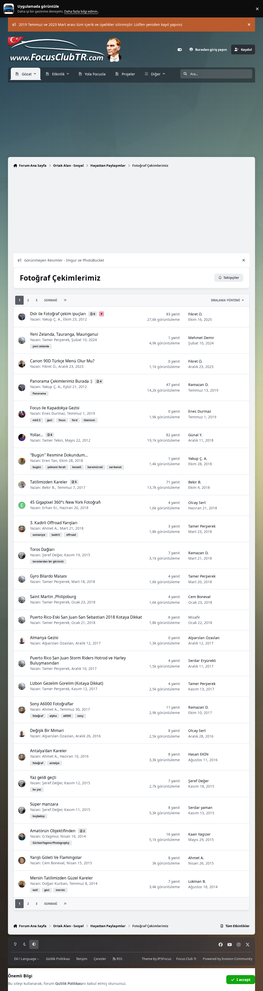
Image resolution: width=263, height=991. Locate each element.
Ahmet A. (50, 528)
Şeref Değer (52, 554)
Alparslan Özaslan (57, 643)
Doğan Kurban (54, 883)
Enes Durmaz (53, 413)
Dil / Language (25, 959)
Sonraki (50, 300)
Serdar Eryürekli (202, 660)
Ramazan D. (198, 384)
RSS (119, 959)
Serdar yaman (200, 807)
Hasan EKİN (198, 754)
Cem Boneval (199, 596)
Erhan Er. (50, 507)
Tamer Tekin (52, 440)
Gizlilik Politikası (58, 959)
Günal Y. (195, 434)
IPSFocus (164, 959)
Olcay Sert (197, 502)
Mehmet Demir (201, 337)
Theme (147, 959)
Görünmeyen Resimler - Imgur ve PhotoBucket (64, 260)
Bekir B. (48, 487)
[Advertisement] (131, 118)
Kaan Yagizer (199, 834)
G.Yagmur (50, 836)
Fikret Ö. (195, 314)
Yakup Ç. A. (51, 319)
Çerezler (100, 959)
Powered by (227, 959)
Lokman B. (197, 881)
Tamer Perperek (55, 339)
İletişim (81, 959)
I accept (243, 979)
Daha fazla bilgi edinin (19, 8)
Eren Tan (49, 460)
